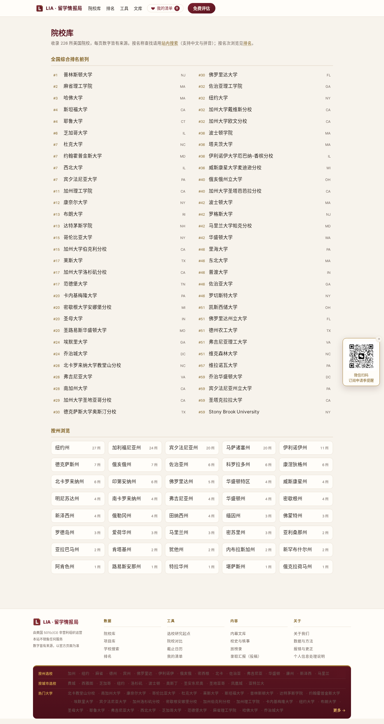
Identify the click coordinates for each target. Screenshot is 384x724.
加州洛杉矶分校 (146, 701)
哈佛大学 (250, 710)
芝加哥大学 (172, 710)
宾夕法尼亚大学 (113, 701)
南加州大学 (111, 693)
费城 (72, 683)
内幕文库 (238, 633)
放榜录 (236, 649)
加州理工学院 (248, 701)
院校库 (94, 8)
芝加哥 (105, 683)
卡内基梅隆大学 (279, 701)
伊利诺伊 (166, 673)
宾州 (127, 673)
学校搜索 (111, 649)
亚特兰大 (256, 683)
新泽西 (306, 673)
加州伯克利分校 (216, 701)
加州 (72, 673)
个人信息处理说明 (309, 656)
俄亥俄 (186, 673)
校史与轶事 (240, 641)
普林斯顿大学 (262, 693)
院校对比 (175, 641)
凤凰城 (237, 683)
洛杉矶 (136, 683)
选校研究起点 (178, 633)
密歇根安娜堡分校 (181, 701)
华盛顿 (274, 673)
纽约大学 (307, 701)
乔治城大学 (274, 710)
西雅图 (87, 683)
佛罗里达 (144, 673)
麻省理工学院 (224, 710)
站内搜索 (169, 43)
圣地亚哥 (217, 683)
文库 (138, 8)
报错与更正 (303, 649)
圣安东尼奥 (193, 683)
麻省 (99, 673)
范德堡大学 (197, 710)
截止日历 (175, 649)
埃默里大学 (83, 701)
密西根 (203, 673)
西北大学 (148, 710)
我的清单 (167, 8)
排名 (110, 8)
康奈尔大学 (136, 693)
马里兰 (323, 673)
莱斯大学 (211, 693)
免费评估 (201, 8)
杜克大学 (189, 693)
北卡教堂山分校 (81, 693)
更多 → (339, 710)
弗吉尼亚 (254, 673)
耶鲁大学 (97, 710)
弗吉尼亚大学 (122, 710)
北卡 (219, 673)
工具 (124, 8)
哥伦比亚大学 (164, 693)
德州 (113, 673)
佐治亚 (235, 673)
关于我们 (301, 633)
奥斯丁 (172, 683)
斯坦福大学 (234, 693)
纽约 (85, 673)
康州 (290, 673)
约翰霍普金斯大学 (324, 693)
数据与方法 (303, 641)
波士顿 (154, 683)
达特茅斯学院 (291, 693)
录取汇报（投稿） (246, 656)
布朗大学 (328, 701)
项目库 (110, 641)
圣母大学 (75, 710)
